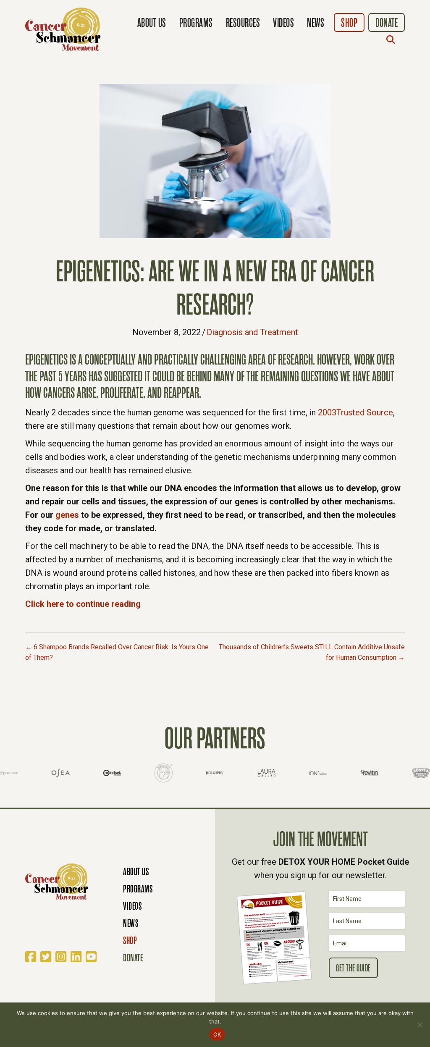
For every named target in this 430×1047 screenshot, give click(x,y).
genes (67, 515)
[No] (419, 1025)
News (315, 22)
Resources (243, 22)
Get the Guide (353, 968)
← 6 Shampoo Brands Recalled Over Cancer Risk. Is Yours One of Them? (117, 652)
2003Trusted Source (355, 412)
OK (217, 1034)
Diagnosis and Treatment (252, 332)
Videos (283, 22)
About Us (151, 22)
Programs (196, 22)
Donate (386, 22)
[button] (392, 39)
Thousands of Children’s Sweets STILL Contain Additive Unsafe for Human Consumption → (312, 652)
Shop (349, 22)
